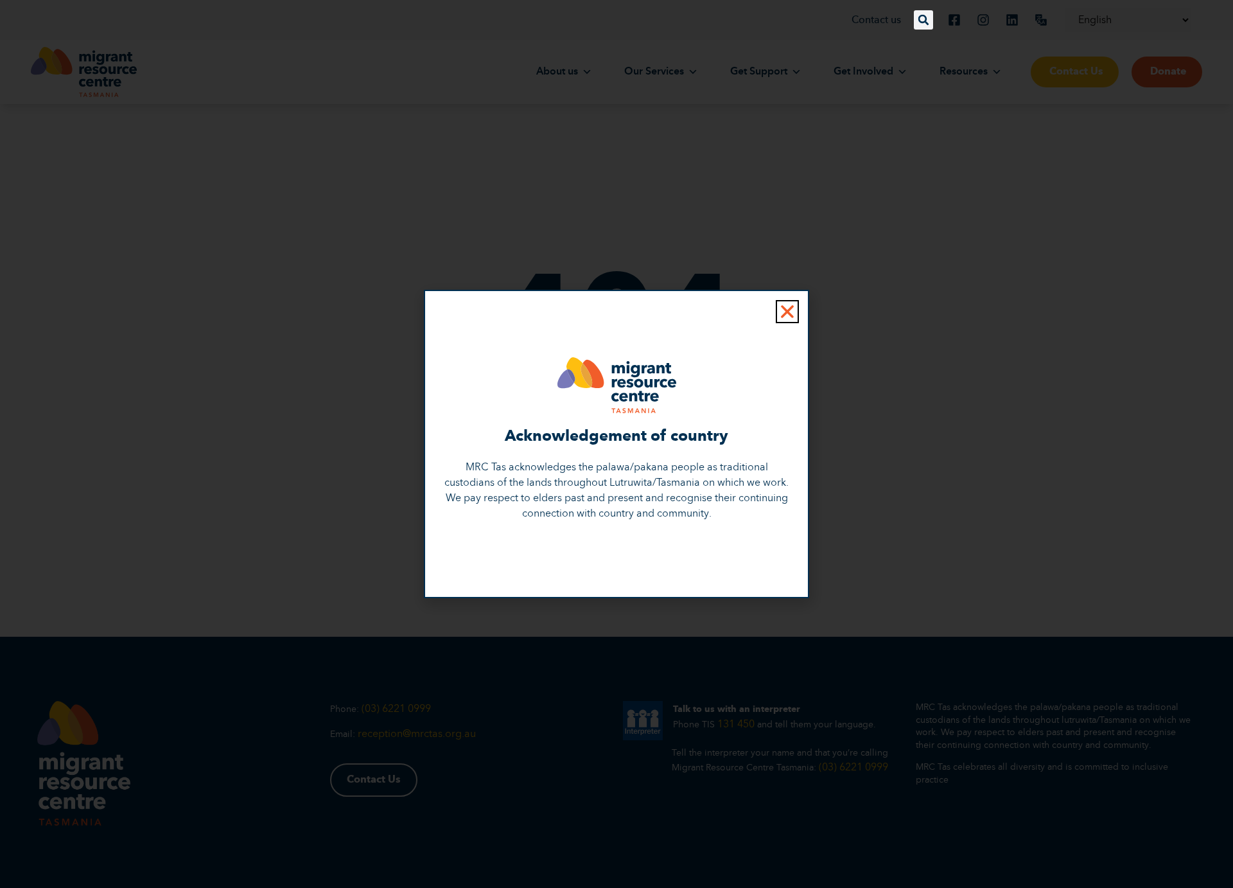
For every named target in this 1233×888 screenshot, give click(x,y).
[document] (616, 444)
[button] (923, 20)
